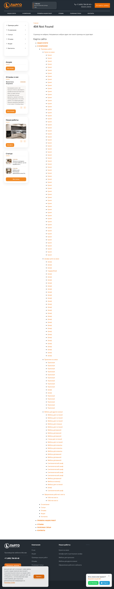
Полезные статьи (37, 565)
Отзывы (10, 39)
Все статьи (16, 179)
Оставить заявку (102, 5)
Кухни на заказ (49, 52)
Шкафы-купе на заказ (51, 259)
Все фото (10, 145)
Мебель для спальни (55, 424)
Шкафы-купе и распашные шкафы (70, 554)
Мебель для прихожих (66, 557)
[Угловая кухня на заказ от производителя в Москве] (16, 131)
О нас (33, 550)
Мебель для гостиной (55, 415)
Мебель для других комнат (53, 412)
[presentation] (21, 107)
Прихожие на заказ (51, 360)
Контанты (11, 48)
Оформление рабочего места (54, 494)
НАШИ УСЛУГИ (11, 13)
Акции (10, 44)
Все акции (10, 68)
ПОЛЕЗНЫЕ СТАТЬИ (75, 13)
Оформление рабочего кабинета (70, 565)
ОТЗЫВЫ (61, 13)
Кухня (50, 55)
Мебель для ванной (54, 430)
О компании (12, 30)
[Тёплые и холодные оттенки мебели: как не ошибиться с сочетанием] (9, 161)
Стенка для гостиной (55, 439)
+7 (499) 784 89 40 (83, 4)
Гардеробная (52, 271)
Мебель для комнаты (55, 445)
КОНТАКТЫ (91, 13)
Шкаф (50, 262)
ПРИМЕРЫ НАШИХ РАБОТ (44, 13)
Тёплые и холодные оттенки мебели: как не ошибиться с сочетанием (19, 162)
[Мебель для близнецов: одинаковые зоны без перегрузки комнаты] (9, 170)
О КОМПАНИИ (26, 13)
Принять (39, 576)
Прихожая (51, 363)
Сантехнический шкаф (55, 463)
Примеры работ (13, 25)
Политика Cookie (9, 582)
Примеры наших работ (40, 557)
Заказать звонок (86, 6)
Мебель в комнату (54, 481)
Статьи (10, 34)
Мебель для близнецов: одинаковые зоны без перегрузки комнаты (19, 171)
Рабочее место (53, 497)
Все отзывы (10, 111)
